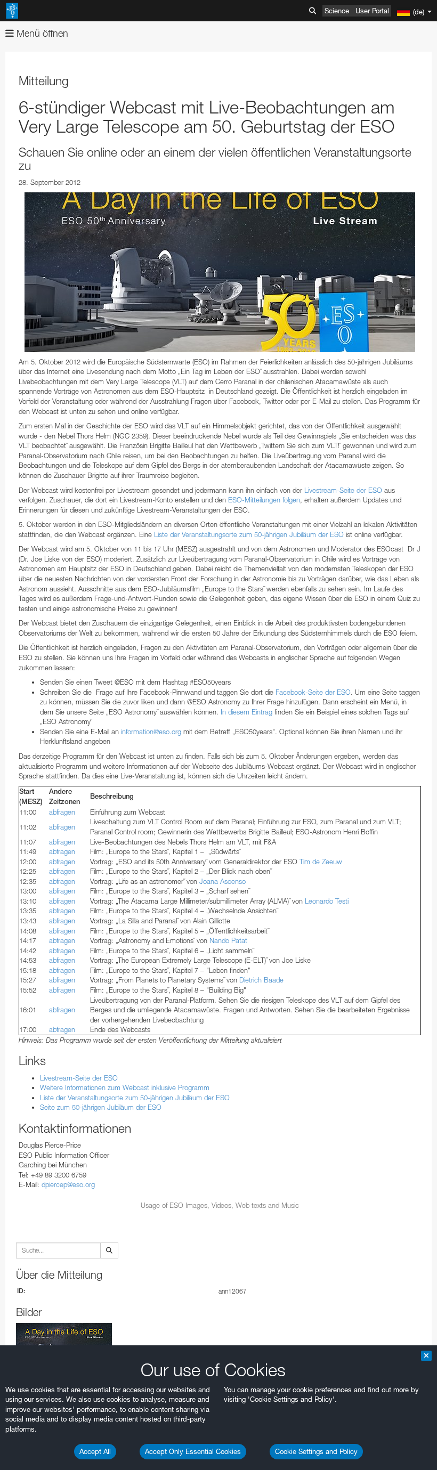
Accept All (95, 1451)
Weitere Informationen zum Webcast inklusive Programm (124, 1087)
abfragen (62, 812)
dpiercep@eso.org (68, 1184)
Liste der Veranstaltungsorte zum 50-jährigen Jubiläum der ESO (249, 534)
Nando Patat (228, 940)
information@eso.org (151, 731)
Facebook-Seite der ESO (313, 692)
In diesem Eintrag (246, 712)
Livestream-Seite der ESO (343, 490)
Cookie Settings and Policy (316, 1451)
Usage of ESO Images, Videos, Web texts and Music (220, 1205)
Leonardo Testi (327, 901)
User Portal (372, 10)
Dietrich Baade (261, 980)
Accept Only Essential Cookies (193, 1451)
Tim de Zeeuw (321, 861)
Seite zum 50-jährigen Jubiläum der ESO (100, 1107)
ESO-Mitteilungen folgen (264, 500)
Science (337, 10)
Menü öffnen (41, 33)
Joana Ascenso (222, 881)
